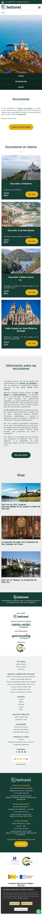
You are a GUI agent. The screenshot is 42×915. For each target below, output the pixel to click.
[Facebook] (19, 752)
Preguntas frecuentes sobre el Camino (21, 742)
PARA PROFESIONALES (21, 631)
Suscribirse (21, 844)
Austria (21, 707)
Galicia (21, 702)
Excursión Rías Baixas (21, 729)
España (21, 699)
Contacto (21, 739)
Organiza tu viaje (21, 719)
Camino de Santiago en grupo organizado (21, 676)
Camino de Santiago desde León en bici (21, 684)
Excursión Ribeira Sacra (21, 732)
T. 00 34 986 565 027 (21, 828)
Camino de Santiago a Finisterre (21, 692)
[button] (21, 759)
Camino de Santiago (25, 108)
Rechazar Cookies (27, 903)
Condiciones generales (21, 744)
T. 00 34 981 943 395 (21, 812)
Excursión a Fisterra (21, 727)
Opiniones (21, 669)
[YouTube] (25, 752)
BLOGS (21, 87)
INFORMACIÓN (21, 81)
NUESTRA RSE (21, 642)
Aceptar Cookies (14, 903)
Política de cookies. (23, 898)
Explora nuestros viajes (21, 127)
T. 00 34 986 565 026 (21, 793)
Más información (21, 455)
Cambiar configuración (21, 909)
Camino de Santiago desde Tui (21, 679)
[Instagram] (16, 752)
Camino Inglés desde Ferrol (21, 689)
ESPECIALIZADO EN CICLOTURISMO (21, 621)
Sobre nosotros (21, 664)
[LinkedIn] (22, 752)
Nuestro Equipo (21, 666)
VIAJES (21, 76)
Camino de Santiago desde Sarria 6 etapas (21, 682)
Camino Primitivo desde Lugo (21, 687)
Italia (21, 709)
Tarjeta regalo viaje (21, 717)
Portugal (21, 704)
